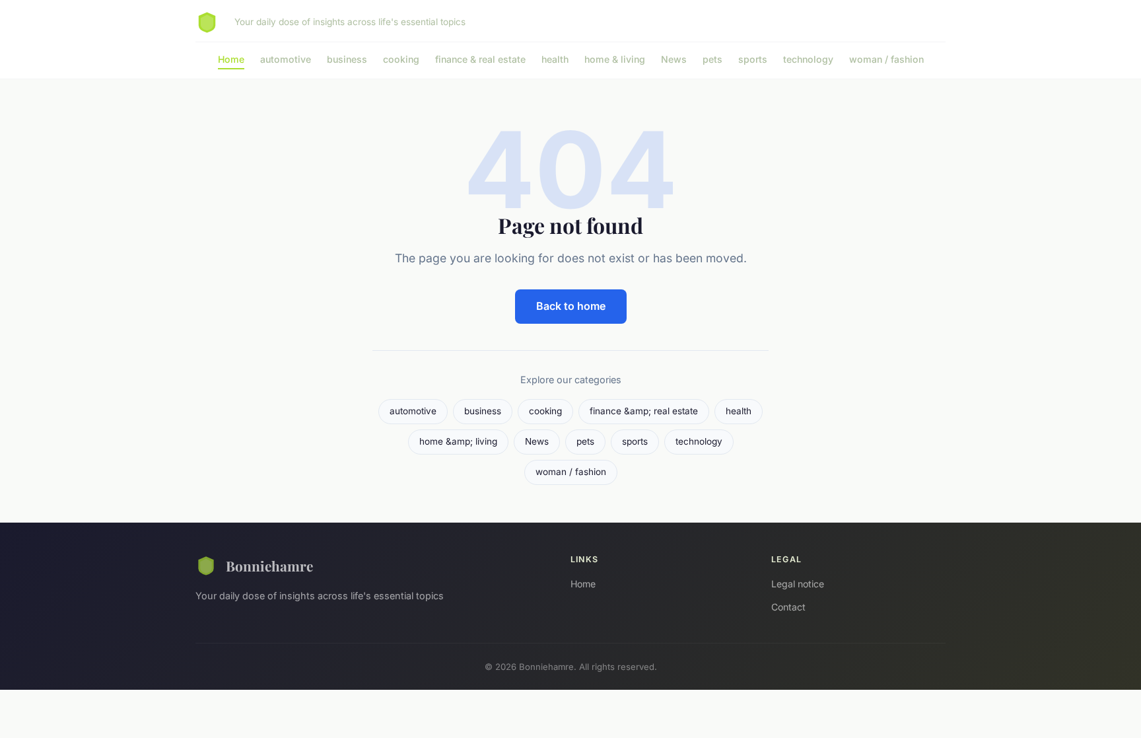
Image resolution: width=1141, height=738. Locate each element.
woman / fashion (886, 59)
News (674, 59)
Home (231, 59)
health (555, 59)
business (347, 59)
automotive (285, 59)
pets (712, 59)
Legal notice (797, 583)
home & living (614, 59)
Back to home (570, 306)
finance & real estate (480, 59)
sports (752, 59)
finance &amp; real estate (644, 411)
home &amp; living (458, 441)
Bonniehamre (269, 565)
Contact (788, 606)
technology (808, 59)
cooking (401, 59)
